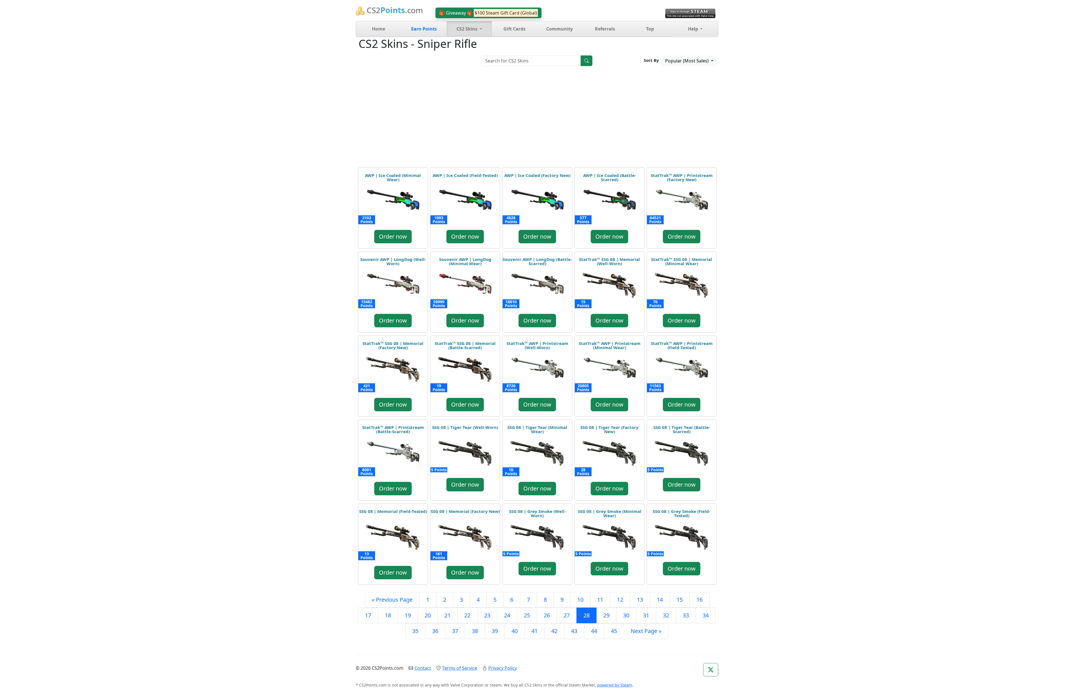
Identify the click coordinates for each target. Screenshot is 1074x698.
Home (378, 29)
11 (600, 599)
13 (640, 599)
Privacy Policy (502, 668)
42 (554, 631)
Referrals (605, 29)
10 (580, 599)
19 (408, 615)
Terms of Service (459, 668)
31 (646, 615)
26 (547, 615)
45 (614, 631)
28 (586, 615)
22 (467, 615)
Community (559, 29)
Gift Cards (514, 29)
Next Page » (646, 631)
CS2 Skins (467, 29)
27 (567, 615)
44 (594, 631)
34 (706, 615)
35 (415, 631)
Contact (422, 668)
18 (388, 615)
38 (475, 631)
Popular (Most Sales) (687, 61)
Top (650, 29)
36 (435, 631)
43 (574, 631)
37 (455, 631)
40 (515, 631)
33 (686, 615)
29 (606, 615)
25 (527, 615)
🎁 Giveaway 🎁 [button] (488, 13)
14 (660, 599)
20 (428, 615)
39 (495, 631)
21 (447, 615)
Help (693, 29)
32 (666, 615)
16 (699, 599)
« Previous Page (392, 599)
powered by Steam (614, 685)
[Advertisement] (537, 119)
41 (534, 631)
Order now (393, 236)
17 (368, 615)
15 (680, 599)
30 (626, 615)
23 (487, 615)
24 (507, 615)
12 (620, 599)
